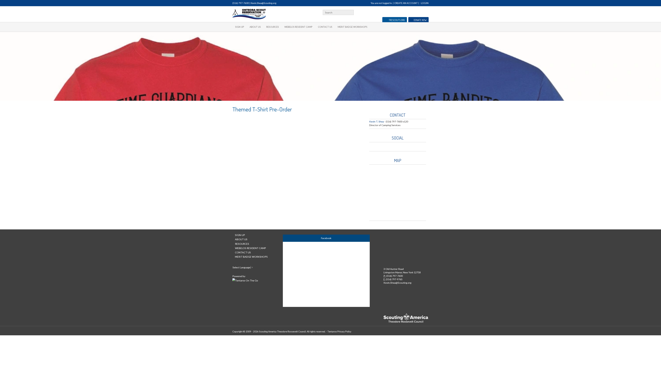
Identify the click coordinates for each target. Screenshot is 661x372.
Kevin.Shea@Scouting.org (263, 3)
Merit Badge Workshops (352, 26)
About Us (255, 26)
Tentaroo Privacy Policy (339, 331)
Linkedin (416, 12)
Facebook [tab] (326, 238)
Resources (272, 26)
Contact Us (325, 26)
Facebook (412, 12)
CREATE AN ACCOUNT (406, 3)
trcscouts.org (397, 20)
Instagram (427, 12)
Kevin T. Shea (376, 121)
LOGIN (424, 3)
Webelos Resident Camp (298, 26)
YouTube (421, 12)
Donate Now (420, 20)
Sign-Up (239, 26)
